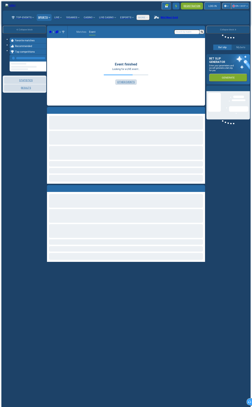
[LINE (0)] (50, 31)
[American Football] (57, 31)
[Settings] (226, 6)
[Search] (202, 32)
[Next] (57, 187)
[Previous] (42, 57)
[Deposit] (176, 6)
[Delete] (202, 188)
